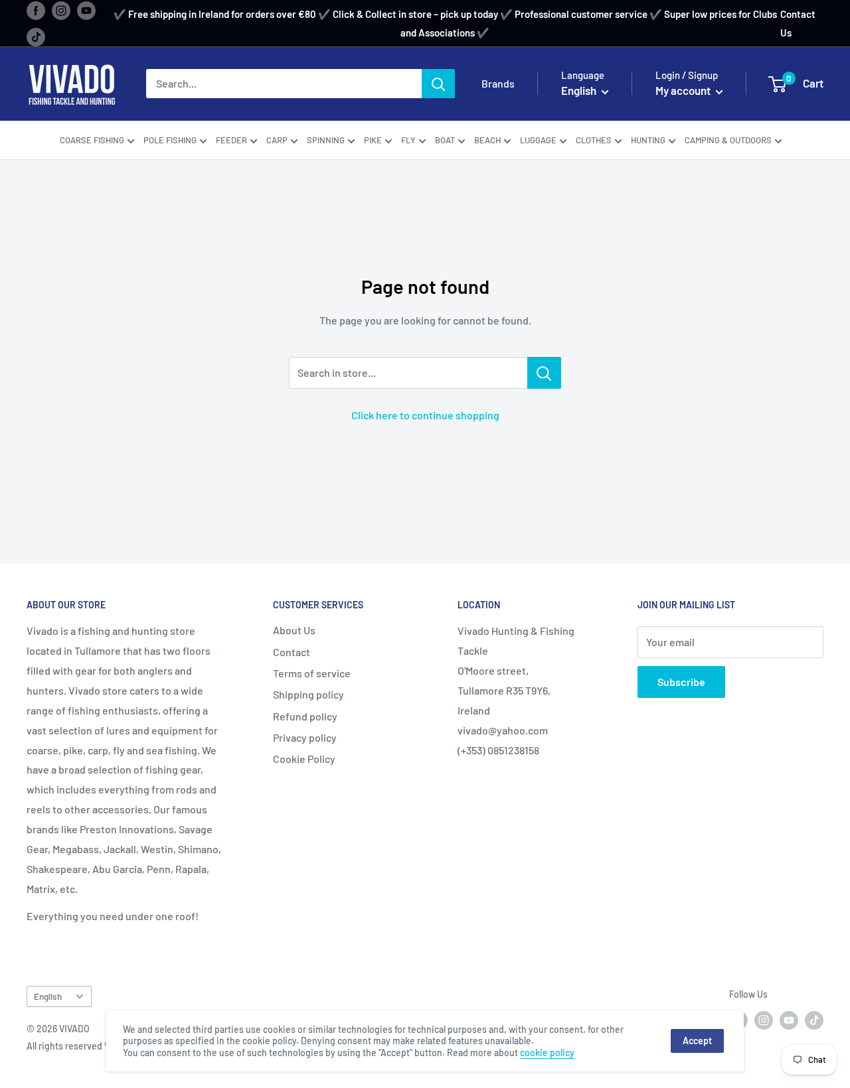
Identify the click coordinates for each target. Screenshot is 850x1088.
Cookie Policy (304, 758)
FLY (408, 140)
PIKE (373, 140)
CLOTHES (594, 140)
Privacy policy (305, 737)
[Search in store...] (544, 373)
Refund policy (305, 716)
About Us (294, 630)
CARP (277, 140)
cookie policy (547, 1052)
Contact (291, 652)
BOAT (445, 140)
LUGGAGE (538, 140)
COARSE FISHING (92, 140)
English (48, 996)
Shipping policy (308, 694)
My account (684, 91)
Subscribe (681, 681)
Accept (697, 1040)
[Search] (438, 84)
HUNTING (648, 140)
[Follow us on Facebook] (36, 10)
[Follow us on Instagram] (61, 10)
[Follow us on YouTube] (86, 10)
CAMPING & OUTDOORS (728, 140)
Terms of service (312, 673)
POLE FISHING (170, 140)
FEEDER (231, 140)
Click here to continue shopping (425, 415)
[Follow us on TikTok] (36, 36)
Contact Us (797, 23)
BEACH (487, 140)
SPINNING (326, 140)
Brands (498, 84)
